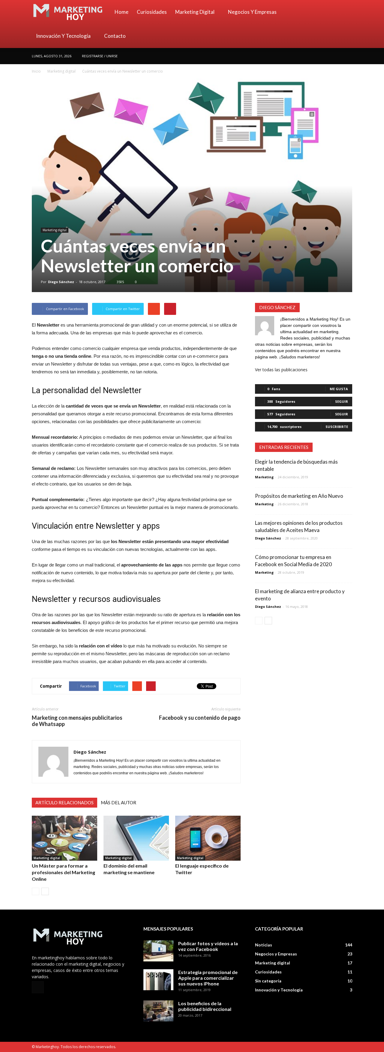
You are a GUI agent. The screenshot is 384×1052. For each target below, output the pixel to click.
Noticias (263, 944)
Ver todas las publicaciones (281, 369)
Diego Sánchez (61, 281)
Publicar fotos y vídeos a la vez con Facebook (208, 946)
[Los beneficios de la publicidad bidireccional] (158, 1010)
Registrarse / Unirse (100, 56)
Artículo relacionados (64, 802)
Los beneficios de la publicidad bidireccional (204, 1006)
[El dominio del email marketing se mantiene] (136, 838)
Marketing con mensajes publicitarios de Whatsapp (77, 721)
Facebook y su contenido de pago (200, 718)
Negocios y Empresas (252, 12)
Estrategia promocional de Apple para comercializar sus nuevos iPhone (208, 977)
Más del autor (118, 802)
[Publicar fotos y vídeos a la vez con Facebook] (158, 950)
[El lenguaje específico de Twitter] (208, 838)
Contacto (115, 36)
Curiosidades (152, 12)
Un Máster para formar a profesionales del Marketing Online (63, 872)
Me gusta (339, 389)
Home (121, 12)
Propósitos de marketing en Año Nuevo (299, 496)
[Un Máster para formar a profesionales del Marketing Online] (64, 838)
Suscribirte (337, 426)
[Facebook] (347, 56)
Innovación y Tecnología (63, 36)
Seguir (341, 401)
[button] (345, 24)
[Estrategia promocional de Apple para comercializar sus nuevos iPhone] (158, 979)
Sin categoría (268, 980)
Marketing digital (194, 12)
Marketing (264, 477)
